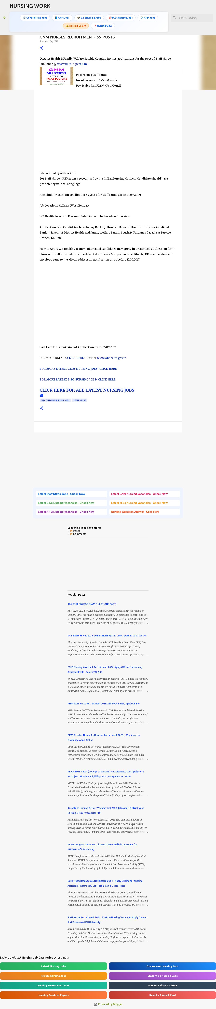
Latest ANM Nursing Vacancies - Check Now (66, 511)
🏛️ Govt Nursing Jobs (35, 17)
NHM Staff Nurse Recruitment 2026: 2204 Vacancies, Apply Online (104, 703)
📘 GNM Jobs (62, 17)
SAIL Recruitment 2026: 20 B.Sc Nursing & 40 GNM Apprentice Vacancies (107, 635)
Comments (79, 533)
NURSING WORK (29, 6)
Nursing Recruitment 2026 (53, 985)
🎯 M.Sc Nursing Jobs (121, 17)
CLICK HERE (75, 358)
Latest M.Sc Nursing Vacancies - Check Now (139, 502)
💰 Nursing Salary (76, 25)
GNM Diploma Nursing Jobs (55, 400)
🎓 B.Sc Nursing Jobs (89, 17)
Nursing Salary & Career (162, 985)
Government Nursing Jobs (163, 966)
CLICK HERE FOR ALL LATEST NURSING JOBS (87, 390)
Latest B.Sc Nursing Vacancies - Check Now (66, 502)
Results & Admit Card (162, 995)
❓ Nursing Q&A (103, 25)
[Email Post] (42, 397)
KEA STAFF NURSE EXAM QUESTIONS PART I (92, 604)
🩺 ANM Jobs (147, 17)
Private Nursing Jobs (53, 975)
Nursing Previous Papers (53, 995)
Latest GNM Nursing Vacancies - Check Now (139, 494)
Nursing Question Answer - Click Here (135, 511)
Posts (76, 530)
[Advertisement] (108, 134)
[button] (42, 48)
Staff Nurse (79, 400)
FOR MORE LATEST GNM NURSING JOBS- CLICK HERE (78, 368)
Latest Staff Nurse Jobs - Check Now (61, 494)
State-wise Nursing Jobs (162, 975)
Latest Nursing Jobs (53, 966)
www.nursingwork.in (72, 64)
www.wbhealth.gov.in (111, 358)
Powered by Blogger (110, 1004)
